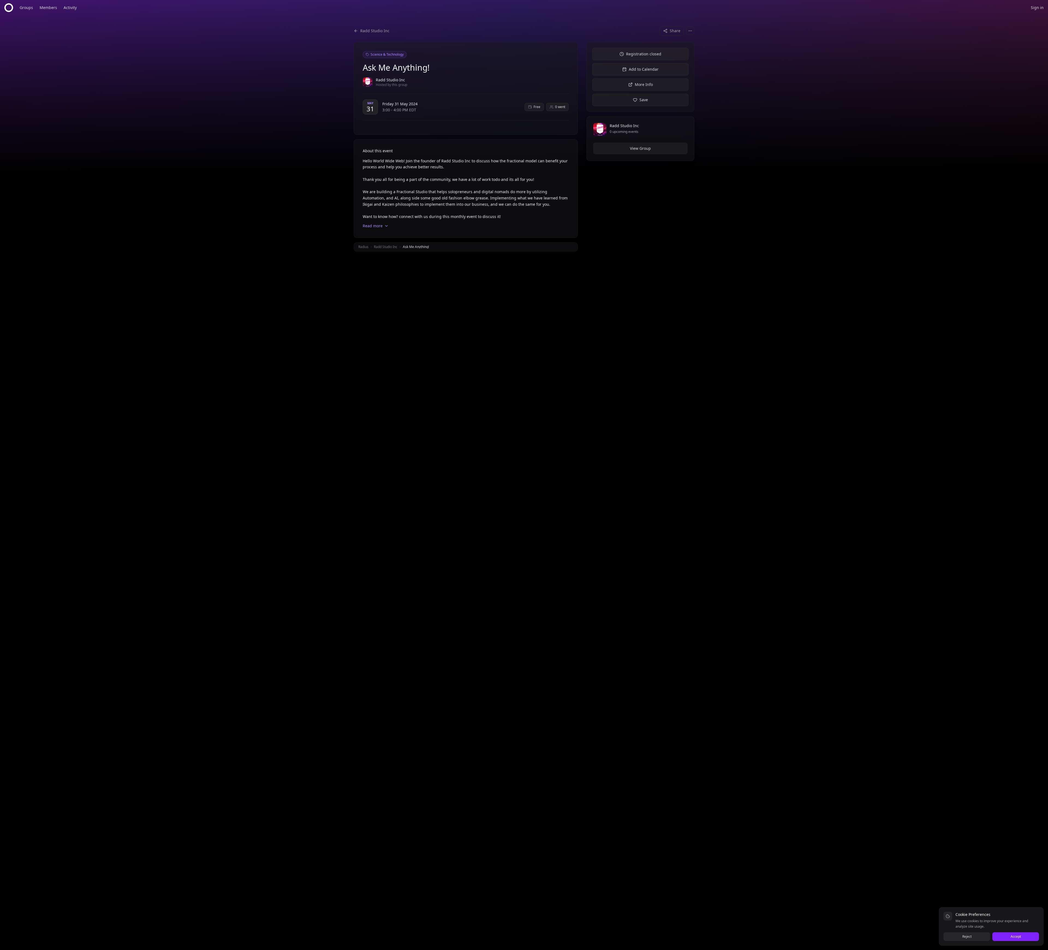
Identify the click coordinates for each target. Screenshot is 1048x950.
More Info (644, 84)
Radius (363, 246)
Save (643, 99)
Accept (1016, 936)
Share (675, 30)
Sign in (1037, 7)
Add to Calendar (644, 69)
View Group (640, 148)
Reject (967, 936)
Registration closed (643, 53)
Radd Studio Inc (385, 246)
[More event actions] (690, 31)
